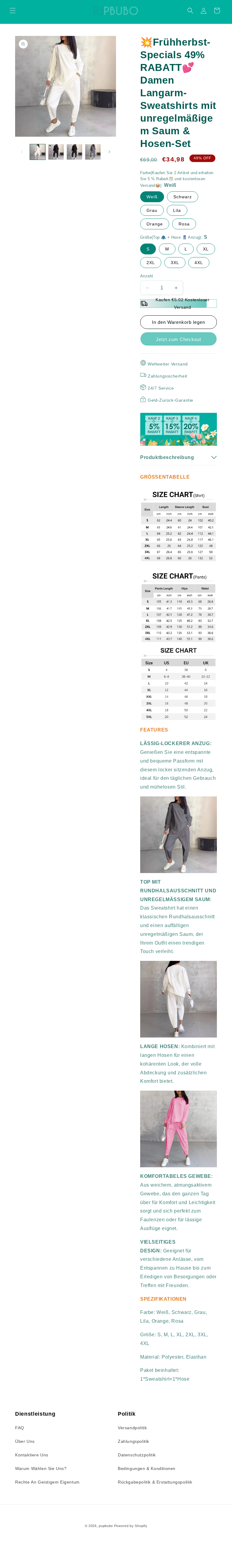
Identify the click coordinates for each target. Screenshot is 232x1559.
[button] (12, 10)
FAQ (19, 1427)
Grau (152, 210)
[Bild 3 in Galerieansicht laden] (74, 152)
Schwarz (182, 196)
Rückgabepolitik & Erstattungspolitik (155, 1482)
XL (206, 249)
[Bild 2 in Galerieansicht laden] (56, 152)
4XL (199, 262)
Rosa (184, 224)
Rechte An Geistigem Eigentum (47, 1482)
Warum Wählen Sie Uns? (41, 1468)
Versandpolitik (132, 1427)
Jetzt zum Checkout (178, 339)
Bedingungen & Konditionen (147, 1468)
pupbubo (106, 1526)
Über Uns (25, 1441)
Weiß (152, 196)
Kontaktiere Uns (31, 1454)
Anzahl (146, 276)
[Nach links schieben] (21, 151)
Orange (155, 224)
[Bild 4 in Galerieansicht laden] (93, 152)
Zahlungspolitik (133, 1441)
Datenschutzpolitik (137, 1454)
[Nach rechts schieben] (109, 151)
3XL (175, 262)
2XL (151, 262)
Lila (177, 210)
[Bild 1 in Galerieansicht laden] (37, 152)
